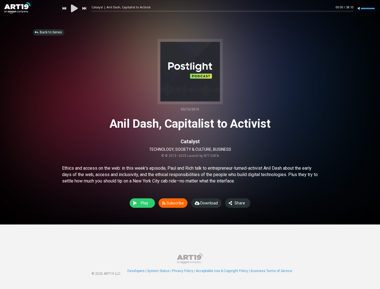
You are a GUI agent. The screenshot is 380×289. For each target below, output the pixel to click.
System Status (158, 271)
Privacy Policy (182, 271)
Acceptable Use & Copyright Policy (222, 271)
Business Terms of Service (271, 271)
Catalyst (190, 141)
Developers (136, 271)
